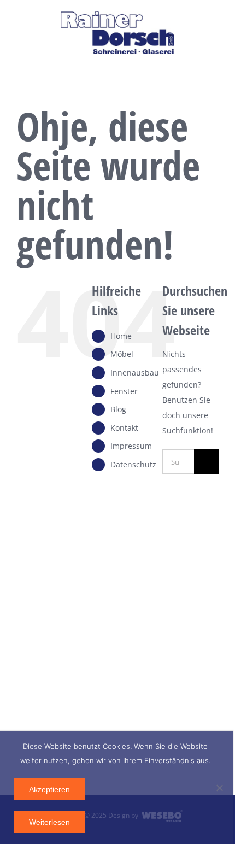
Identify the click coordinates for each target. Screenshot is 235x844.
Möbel (121, 354)
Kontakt (124, 428)
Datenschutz (133, 464)
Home (121, 336)
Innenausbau (134, 372)
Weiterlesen (49, 822)
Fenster (124, 391)
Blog (118, 409)
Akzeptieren (49, 789)
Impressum (131, 446)
